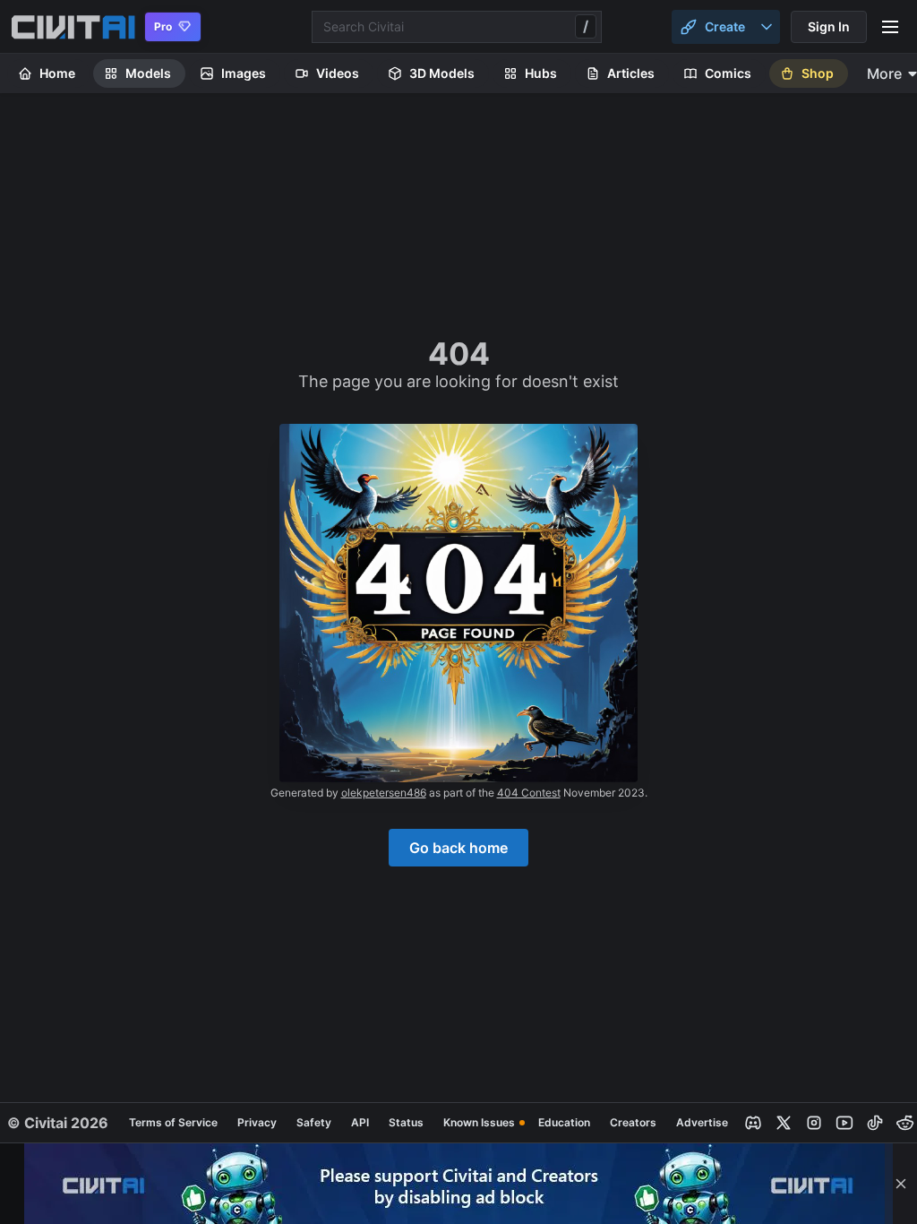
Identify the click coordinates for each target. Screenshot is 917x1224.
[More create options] (766, 27)
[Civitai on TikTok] (875, 1123)
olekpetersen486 (383, 792)
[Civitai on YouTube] (844, 1123)
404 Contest (529, 792)
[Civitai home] (73, 26)
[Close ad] (901, 1183)
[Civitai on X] (783, 1123)
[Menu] (890, 26)
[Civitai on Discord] (753, 1123)
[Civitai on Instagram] (814, 1123)
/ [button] (585, 26)
